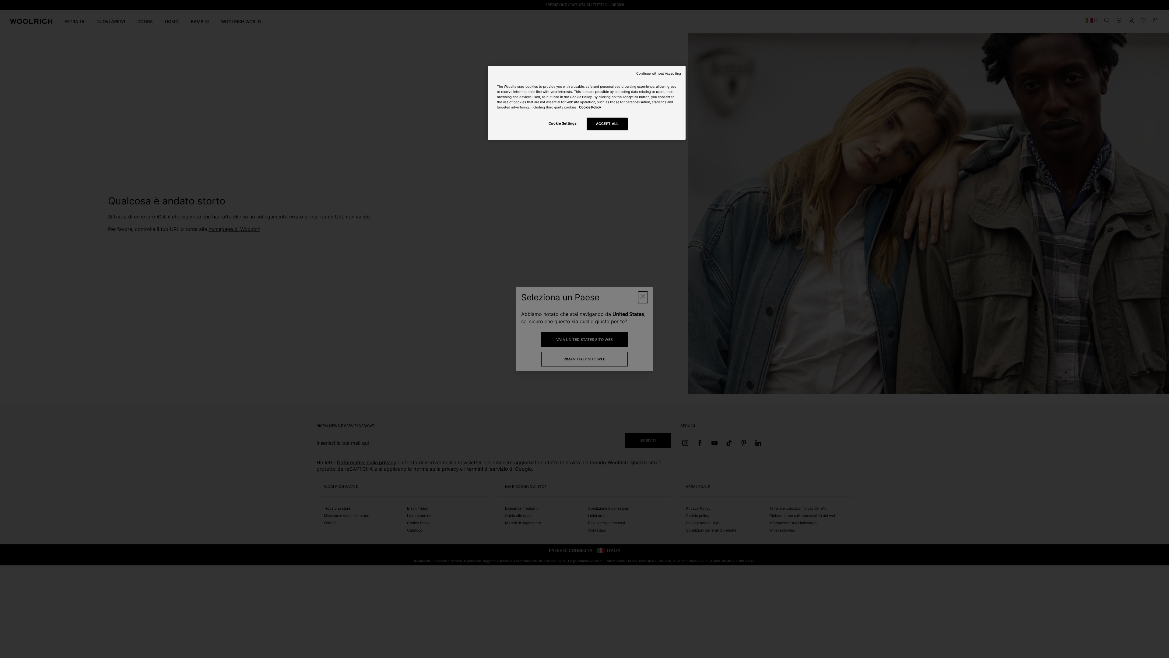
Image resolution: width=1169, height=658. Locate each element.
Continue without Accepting (658, 74)
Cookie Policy (590, 107)
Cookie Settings (563, 123)
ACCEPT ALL (607, 124)
